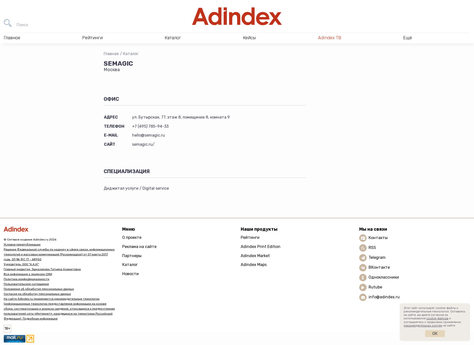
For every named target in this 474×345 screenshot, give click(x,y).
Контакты (378, 238)
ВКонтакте (379, 267)
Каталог (130, 53)
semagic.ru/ (143, 144)
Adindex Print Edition (260, 246)
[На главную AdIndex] (237, 16)
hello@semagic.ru (148, 135)
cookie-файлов (437, 318)
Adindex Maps (254, 264)
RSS (372, 247)
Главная (111, 53)
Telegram (377, 257)
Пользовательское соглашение (26, 284)
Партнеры (131, 255)
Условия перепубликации (22, 244)
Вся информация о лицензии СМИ (28, 274)
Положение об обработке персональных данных (39, 289)
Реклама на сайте (139, 246)
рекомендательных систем (423, 325)
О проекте (131, 237)
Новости (130, 273)
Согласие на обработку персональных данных (37, 294)
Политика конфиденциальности (26, 279)
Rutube (375, 287)
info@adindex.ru (384, 297)
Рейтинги (250, 237)
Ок (434, 333)
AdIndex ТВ (329, 38)
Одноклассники (384, 277)
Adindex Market (255, 255)
